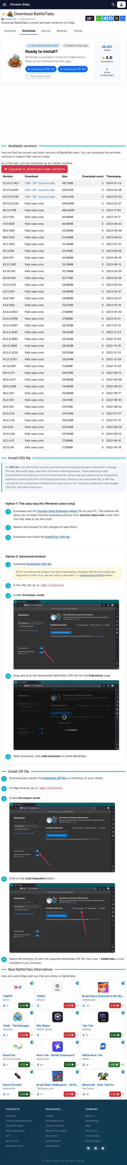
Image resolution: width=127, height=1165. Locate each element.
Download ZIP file (74, 69)
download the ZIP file (92, 575)
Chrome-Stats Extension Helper (57, 511)
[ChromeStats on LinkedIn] (88, 1148)
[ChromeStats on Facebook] (96, 1148)
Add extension (53, 1141)
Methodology (92, 1120)
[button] (4, 4)
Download (28, 30)
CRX (27, 183)
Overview (10, 30)
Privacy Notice (93, 1141)
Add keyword (53, 1146)
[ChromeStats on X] (103, 1148)
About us (90, 1115)
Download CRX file (42, 69)
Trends (77, 30)
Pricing (49, 1115)
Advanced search (55, 1120)
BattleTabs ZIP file (54, 778)
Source (46, 30)
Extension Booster (15, 1130)
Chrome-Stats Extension (19, 1120)
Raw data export (14, 1146)
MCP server (12, 1141)
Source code (47, 183)
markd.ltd (10, 19)
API (8, 1135)
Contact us (91, 1130)
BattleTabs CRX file (57, 536)
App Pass (11, 1115)
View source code (39, 76)
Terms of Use (92, 1135)
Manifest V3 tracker (56, 1130)
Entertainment (27, 19)
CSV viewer (52, 1135)
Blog (87, 1125)
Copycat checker (55, 1125)
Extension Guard (14, 1125)
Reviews (62, 30)
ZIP (34, 183)
